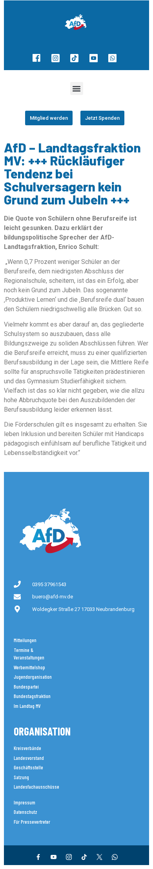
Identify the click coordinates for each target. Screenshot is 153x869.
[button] (76, 88)
